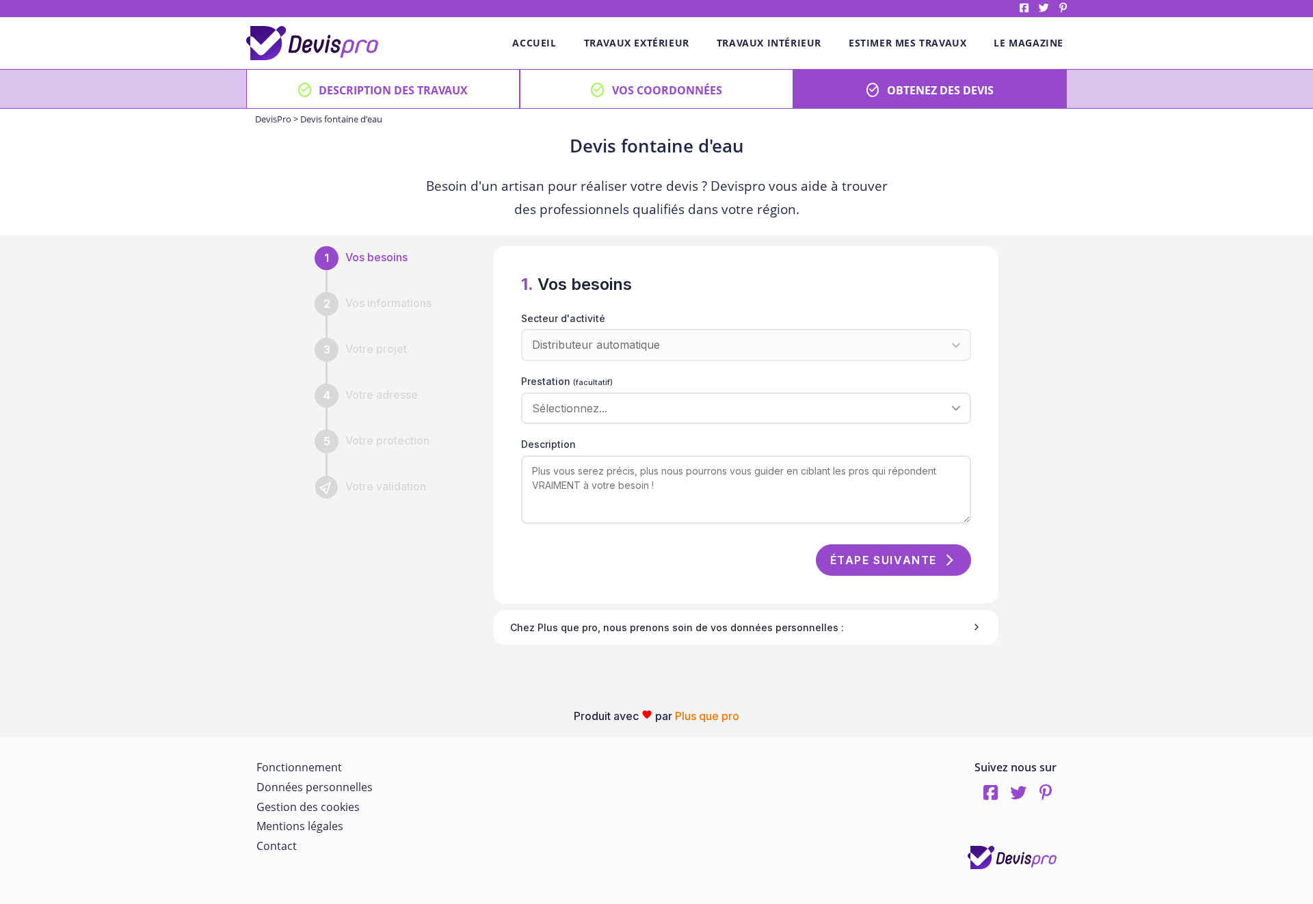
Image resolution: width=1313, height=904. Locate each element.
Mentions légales (299, 826)
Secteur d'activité (563, 318)
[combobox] (741, 408)
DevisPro (273, 119)
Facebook (1024, 8)
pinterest (1063, 8)
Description (548, 444)
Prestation (567, 381)
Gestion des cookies (308, 806)
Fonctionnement (299, 767)
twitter (1044, 8)
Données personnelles (314, 787)
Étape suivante (883, 560)
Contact (276, 845)
